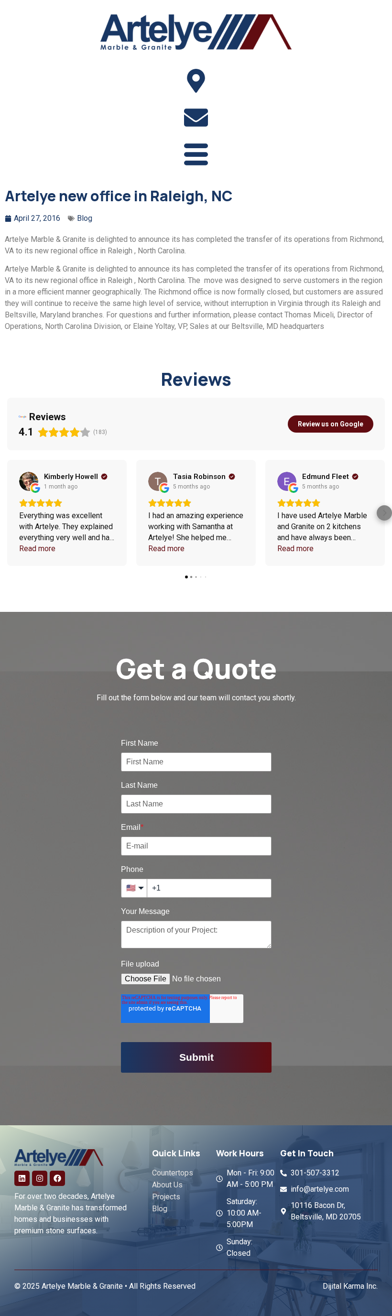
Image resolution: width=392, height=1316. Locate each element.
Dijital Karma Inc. (350, 1286)
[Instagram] (39, 1178)
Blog (84, 218)
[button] (7, 513)
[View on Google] (28, 481)
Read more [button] (37, 548)
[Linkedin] (22, 1178)
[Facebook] (57, 1178)
